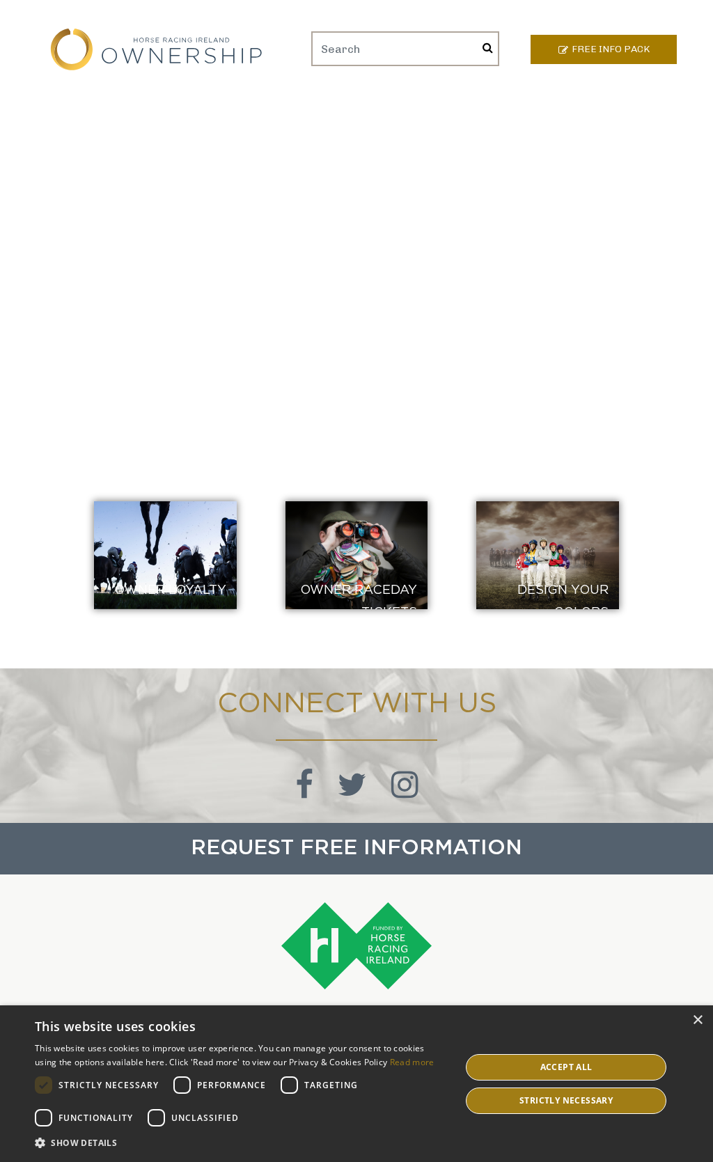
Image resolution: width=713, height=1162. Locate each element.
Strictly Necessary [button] (566, 1100)
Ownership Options (235, 105)
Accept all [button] (566, 1067)
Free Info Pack (611, 49)
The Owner (512, 105)
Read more (412, 1062)
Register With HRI (418, 105)
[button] (241, 1143)
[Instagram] (404, 792)
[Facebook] (306, 792)
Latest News (590, 105)
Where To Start (124, 105)
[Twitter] (354, 792)
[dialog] (356, 1083)
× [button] (697, 1020)
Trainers (328, 105)
